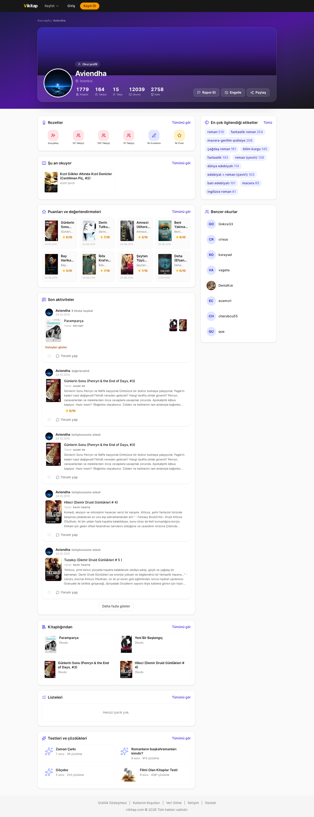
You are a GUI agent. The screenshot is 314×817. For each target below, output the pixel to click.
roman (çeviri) (249, 157)
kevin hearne (81, 507)
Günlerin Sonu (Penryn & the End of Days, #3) (99, 381)
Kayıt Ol (90, 6)
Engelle (235, 92)
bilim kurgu (255, 149)
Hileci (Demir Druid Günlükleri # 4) (91, 502)
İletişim (193, 803)
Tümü (267, 122)
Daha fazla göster (116, 606)
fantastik (217, 157)
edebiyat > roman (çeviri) (230, 175)
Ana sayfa (43, 20)
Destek (210, 803)
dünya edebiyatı (223, 166)
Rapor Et (209, 92)
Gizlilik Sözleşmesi (112, 803)
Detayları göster (56, 347)
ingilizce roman (221, 192)
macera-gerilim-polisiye (229, 140)
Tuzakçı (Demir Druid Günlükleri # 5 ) (93, 560)
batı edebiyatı (221, 183)
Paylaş (260, 92)
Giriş (71, 6)
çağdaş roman (221, 149)
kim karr (78, 325)
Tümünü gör (181, 122)
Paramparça (74, 321)
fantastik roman (247, 132)
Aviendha (63, 311)
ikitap (31, 5)
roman (215, 132)
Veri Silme (174, 803)
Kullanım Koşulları (146, 803)
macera (250, 183)
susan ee (79, 385)
